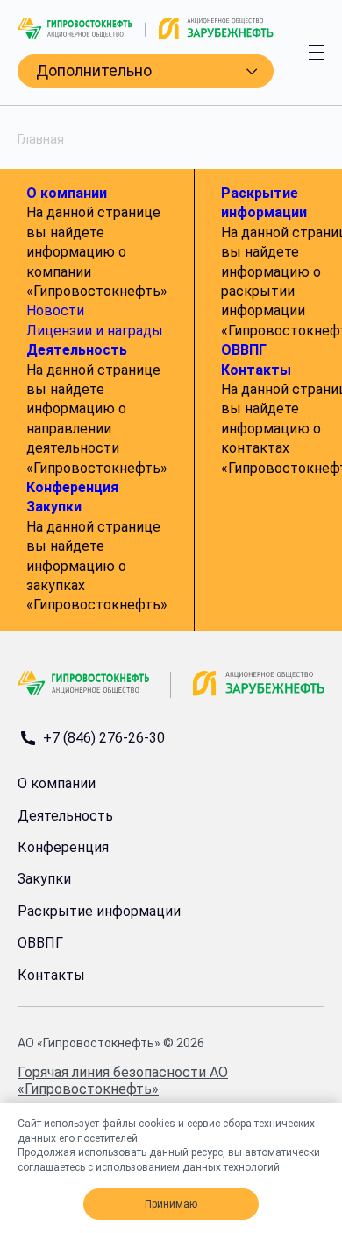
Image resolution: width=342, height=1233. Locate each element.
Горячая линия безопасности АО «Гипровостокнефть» (123, 1080)
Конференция (72, 487)
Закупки (54, 506)
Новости (55, 310)
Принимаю (171, 1204)
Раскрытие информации (99, 911)
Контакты (256, 370)
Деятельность (76, 350)
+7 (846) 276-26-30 (104, 738)
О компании (66, 193)
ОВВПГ (244, 350)
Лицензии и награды (94, 330)
